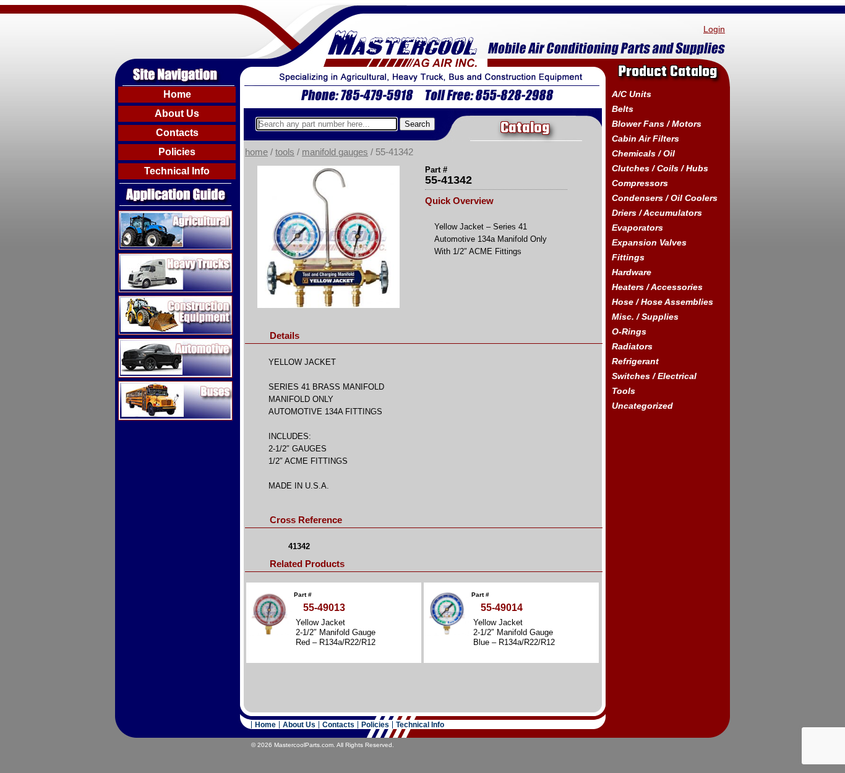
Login (714, 29)
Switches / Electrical (654, 376)
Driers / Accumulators (657, 213)
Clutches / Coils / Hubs (660, 168)
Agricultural (143, 215)
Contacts (177, 132)
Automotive (143, 343)
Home (177, 94)
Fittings (628, 257)
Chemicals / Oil (643, 153)
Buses (132, 386)
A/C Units (631, 94)
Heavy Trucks (148, 258)
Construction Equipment (171, 300)
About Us (177, 113)
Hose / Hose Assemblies (662, 302)
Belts (622, 109)
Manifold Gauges (335, 152)
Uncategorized (642, 406)
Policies (176, 152)
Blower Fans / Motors (656, 124)
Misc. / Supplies (645, 317)
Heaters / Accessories (657, 287)
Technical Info (177, 171)
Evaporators (637, 228)
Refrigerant (635, 361)
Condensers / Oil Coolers (665, 198)
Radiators (632, 346)
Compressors (640, 183)
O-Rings (629, 331)
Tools (284, 152)
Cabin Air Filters (645, 138)
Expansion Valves (649, 242)
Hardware (631, 272)
